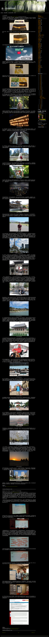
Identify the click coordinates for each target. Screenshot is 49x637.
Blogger (42, 125)
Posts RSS (5, 12)
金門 (39, 72)
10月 (41, 91)
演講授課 (39, 26)
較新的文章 (4, 632)
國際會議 (13, 492)
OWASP (39, 30)
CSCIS (39, 40)
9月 (41, 92)
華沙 (39, 71)
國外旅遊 (13, 16)
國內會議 (39, 27)
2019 (40, 82)
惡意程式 (39, 23)
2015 (40, 87)
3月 (41, 101)
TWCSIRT (39, 50)
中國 (39, 61)
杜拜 (39, 54)
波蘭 (39, 69)
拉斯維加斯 (39, 67)
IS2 (38, 49)
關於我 (39, 21)
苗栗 (39, 70)
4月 (41, 100)
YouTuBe (39, 51)
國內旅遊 (39, 43)
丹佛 (39, 62)
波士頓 (39, 55)
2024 (40, 77)
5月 (41, 99)
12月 (41, 90)
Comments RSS (10, 12)
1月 (41, 103)
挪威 (39, 68)
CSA (18, 492)
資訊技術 (39, 24)
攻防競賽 (39, 45)
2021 (40, 80)
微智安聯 (39, 66)
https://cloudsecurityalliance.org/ (14, 628)
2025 (40, 76)
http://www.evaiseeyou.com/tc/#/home (11, 486)
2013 (40, 89)
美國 (39, 32)
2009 (40, 108)
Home (2, 12)
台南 (39, 64)
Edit (15, 12)
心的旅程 (4, 15)
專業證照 (39, 52)
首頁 (18, 632)
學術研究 (39, 65)
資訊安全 (39, 19)
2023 (40, 78)
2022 (40, 79)
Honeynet (39, 29)
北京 (39, 63)
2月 (41, 102)
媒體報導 (39, 20)
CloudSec (39, 48)
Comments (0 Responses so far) (7, 630)
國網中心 (39, 44)
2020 (40, 81)
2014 (40, 88)
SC (38, 42)
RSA (39, 33)
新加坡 (16, 492)
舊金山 (39, 47)
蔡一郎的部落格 (42, 120)
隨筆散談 (16, 16)
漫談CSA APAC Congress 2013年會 (11, 491)
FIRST (39, 41)
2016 (40, 86)
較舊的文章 (33, 632)
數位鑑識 (39, 46)
